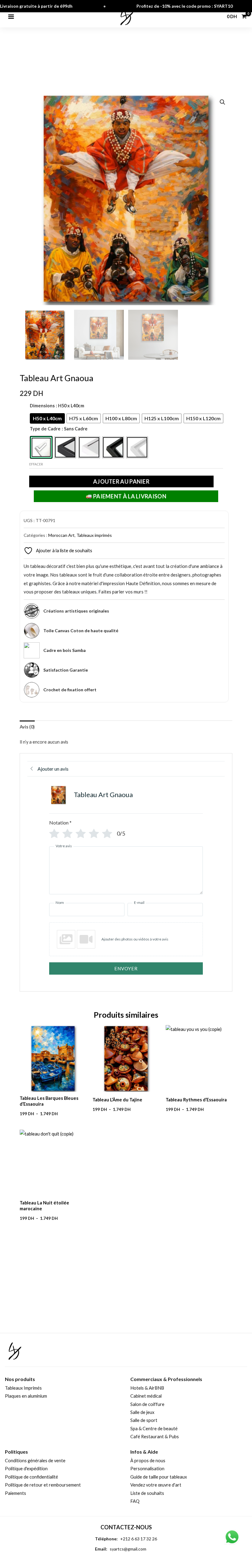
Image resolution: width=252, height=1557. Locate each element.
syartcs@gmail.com (128, 1548)
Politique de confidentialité (31, 1476)
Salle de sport (143, 1420)
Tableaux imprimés (94, 535)
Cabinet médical (146, 1396)
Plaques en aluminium (26, 1396)
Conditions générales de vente (35, 1460)
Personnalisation (147, 1468)
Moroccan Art (61, 535)
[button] (222, 102)
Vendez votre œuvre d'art (155, 1484)
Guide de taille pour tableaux (158, 1476)
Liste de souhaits (147, 1493)
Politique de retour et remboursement (43, 1484)
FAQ (135, 1501)
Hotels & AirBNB (147, 1388)
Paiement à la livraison (129, 496)
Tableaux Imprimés (23, 1388)
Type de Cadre (45, 428)
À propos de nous (147, 1460)
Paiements (15, 1493)
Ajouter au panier (121, 481)
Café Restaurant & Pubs (154, 1436)
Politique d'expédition (26, 1468)
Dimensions (42, 405)
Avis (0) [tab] (27, 726)
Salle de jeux (142, 1412)
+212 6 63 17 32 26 (138, 1538)
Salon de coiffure (147, 1404)
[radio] (47, 418)
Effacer (36, 464)
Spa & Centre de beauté (154, 1428)
